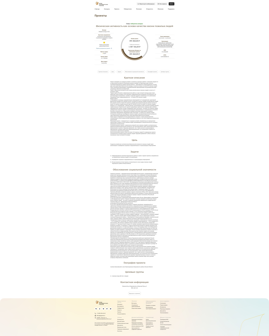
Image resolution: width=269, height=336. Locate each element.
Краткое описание (103, 71)
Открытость (149, 9)
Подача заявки (163, 305)
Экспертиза (163, 307)
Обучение (160, 9)
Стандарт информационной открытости (164, 328)
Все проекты (120, 306)
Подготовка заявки (136, 308)
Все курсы (134, 303)
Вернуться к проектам (134, 293)
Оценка (119, 312)
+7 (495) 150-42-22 (101, 313)
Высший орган (120, 321)
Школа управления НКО (137, 326)
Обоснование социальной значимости (134, 71)
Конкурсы (107, 9)
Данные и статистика (165, 317)
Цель (112, 71)
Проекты (116, 9)
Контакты (119, 331)
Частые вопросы (164, 312)
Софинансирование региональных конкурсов (151, 302)
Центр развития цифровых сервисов (137, 328)
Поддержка (171, 9)
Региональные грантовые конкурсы (151, 308)
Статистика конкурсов (165, 324)
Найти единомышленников (151, 320)
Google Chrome (98, 325)
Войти (171, 4)
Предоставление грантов (121, 302)
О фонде (97, 9)
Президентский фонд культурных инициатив (137, 323)
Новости (119, 310)
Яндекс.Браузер (110, 324)
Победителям (128, 9)
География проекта (152, 71)
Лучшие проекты (121, 314)
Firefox (105, 325)
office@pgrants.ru (101, 315)
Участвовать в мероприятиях (149, 323)
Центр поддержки (164, 301)
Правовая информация (123, 329)
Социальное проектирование (136, 305)
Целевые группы (165, 71)
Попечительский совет (123, 323)
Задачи (119, 71)
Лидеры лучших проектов (150, 326)
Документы (163, 311)
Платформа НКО (164, 319)
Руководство (120, 319)
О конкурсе (163, 303)
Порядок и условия (150, 305)
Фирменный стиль (121, 327)
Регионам (139, 9)
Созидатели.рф (149, 317)
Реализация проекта (165, 309)
